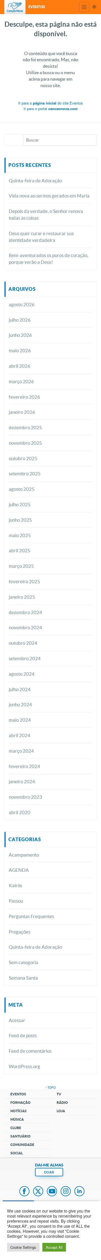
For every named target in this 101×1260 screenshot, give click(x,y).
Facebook (24, 1192)
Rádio (62, 1102)
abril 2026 (19, 366)
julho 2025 (20, 504)
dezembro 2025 (25, 427)
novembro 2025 (25, 443)
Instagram (65, 1192)
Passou (16, 900)
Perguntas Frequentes (31, 916)
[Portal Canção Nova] (15, 7)
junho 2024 (20, 704)
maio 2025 (20, 535)
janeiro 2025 (22, 597)
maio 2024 (20, 720)
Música (17, 1119)
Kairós (15, 885)
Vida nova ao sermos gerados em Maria (49, 195)
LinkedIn (79, 1192)
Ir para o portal (51, 108)
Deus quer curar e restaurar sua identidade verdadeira (41, 237)
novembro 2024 (25, 627)
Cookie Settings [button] (23, 1247)
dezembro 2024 (25, 612)
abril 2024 (19, 735)
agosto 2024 (22, 673)
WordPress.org (24, 1066)
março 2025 (21, 566)
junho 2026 (20, 335)
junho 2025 (20, 520)
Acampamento (24, 854)
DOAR (49, 1172)
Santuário (20, 1136)
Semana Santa (23, 977)
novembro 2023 (25, 797)
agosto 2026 (22, 304)
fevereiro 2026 (24, 396)
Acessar (17, 1020)
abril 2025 (19, 550)
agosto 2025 (22, 489)
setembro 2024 (25, 658)
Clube (15, 1128)
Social (16, 1153)
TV (59, 1094)
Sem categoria (23, 962)
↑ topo (50, 1087)
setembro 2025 (25, 473)
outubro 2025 (23, 458)
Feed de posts (23, 1035)
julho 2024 (20, 689)
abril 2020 (19, 812)
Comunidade (22, 1145)
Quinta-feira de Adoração (35, 180)
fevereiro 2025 (24, 581)
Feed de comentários (30, 1051)
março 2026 (21, 381)
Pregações (19, 931)
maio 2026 (20, 350)
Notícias (18, 1111)
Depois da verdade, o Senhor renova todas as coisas (46, 214)
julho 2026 (20, 320)
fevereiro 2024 (24, 766)
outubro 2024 (23, 643)
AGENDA (19, 870)
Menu (84, 7)
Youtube (51, 1192)
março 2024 (21, 750)
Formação (20, 1102)
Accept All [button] (54, 1247)
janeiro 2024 (22, 781)
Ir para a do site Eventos (50, 103)
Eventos (18, 1094)
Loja (61, 1111)
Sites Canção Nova (94, 7)
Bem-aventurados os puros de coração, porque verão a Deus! (48, 259)
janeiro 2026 (22, 412)
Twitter (38, 1192)
